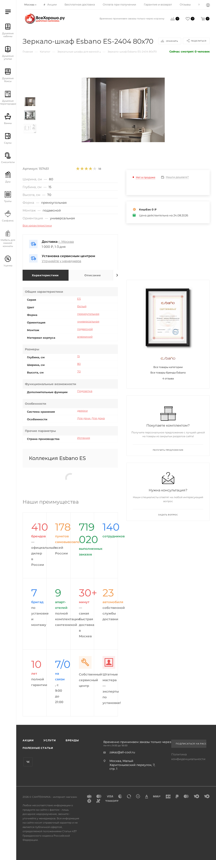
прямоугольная (88, 313)
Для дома (98, 418)
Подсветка (84, 391)
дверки (82, 410)
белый (81, 306)
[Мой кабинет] (208, 5)
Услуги (49, 740)
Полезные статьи (38, 747)
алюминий (85, 336)
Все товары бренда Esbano (168, 372)
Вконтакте (27, 761)
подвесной (85, 329)
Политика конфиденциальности (188, 756)
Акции (28, 740)
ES (79, 298)
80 (79, 363)
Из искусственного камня (20, 159)
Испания (83, 437)
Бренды (72, 740)
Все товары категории (168, 367)
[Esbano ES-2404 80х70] (123, 109)
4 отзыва (168, 378)
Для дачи (83, 418)
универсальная (88, 321)
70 (79, 371)
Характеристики (45, 275)
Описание (92, 275)
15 (78, 356)
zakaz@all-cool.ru (122, 752)
